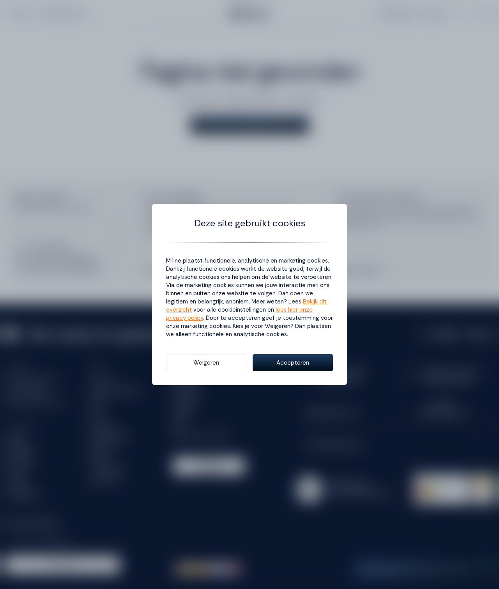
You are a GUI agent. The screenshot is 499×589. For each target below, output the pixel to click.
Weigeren (206, 363)
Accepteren (292, 363)
